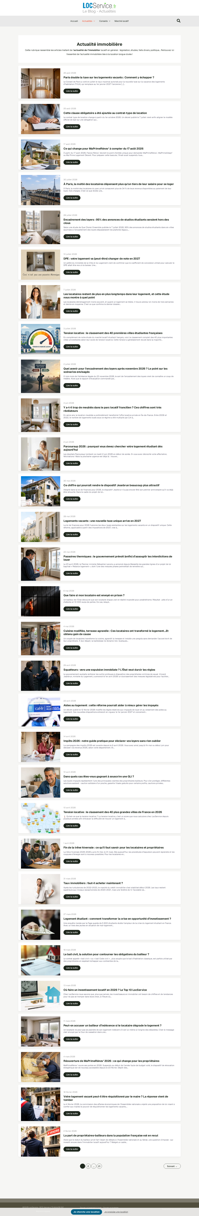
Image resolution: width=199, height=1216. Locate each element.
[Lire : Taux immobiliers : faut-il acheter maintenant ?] (40, 889)
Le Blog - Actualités (99, 11)
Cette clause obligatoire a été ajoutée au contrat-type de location (105, 113)
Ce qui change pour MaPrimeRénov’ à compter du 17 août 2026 (103, 148)
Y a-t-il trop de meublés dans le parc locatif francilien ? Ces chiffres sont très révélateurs (112, 409)
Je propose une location (116, 1211)
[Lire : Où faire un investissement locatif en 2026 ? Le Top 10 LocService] (40, 995)
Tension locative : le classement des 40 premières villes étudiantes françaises (112, 333)
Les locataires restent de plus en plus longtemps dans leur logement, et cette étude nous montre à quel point (116, 295)
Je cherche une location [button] (86, 1211)
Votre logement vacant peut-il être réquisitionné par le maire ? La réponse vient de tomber (115, 1098)
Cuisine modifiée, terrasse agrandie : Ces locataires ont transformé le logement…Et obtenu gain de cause (115, 632)
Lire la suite (72, 91)
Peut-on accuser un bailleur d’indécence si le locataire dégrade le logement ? (112, 1025)
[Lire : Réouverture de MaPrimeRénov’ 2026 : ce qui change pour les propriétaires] (40, 1066)
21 (99, 1166)
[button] (93, 21)
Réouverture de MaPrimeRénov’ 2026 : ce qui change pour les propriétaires (111, 1061)
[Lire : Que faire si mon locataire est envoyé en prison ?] (40, 601)
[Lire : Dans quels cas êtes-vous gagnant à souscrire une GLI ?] (40, 782)
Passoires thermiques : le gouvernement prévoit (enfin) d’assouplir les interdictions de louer (117, 558)
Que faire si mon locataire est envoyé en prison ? (94, 595)
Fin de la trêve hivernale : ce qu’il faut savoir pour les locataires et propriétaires (113, 847)
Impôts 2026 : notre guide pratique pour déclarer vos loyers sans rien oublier (112, 741)
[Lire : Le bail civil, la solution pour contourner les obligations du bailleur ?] (40, 960)
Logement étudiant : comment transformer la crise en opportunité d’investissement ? (117, 918)
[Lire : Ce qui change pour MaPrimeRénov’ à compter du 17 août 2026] (40, 154)
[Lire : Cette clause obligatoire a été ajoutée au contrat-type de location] (40, 118)
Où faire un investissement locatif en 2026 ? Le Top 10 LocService (105, 990)
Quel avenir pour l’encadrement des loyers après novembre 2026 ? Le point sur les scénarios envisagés (115, 370)
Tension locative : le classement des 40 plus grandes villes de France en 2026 (112, 812)
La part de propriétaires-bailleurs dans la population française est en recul (110, 1135)
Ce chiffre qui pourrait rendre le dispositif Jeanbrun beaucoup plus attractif (111, 485)
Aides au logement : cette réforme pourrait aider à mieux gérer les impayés (110, 705)
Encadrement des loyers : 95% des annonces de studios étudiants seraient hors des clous (116, 221)
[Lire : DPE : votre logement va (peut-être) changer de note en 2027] (40, 264)
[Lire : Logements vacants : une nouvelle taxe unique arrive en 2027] (40, 526)
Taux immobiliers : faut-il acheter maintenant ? (93, 883)
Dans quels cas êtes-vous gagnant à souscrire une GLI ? (98, 776)
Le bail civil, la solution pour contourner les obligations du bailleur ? (106, 954)
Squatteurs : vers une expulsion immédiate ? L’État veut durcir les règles (109, 669)
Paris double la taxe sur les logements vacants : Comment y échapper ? (108, 77)
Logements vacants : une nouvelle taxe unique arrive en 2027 (102, 521)
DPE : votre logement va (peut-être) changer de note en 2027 (101, 258)
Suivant (172, 1166)
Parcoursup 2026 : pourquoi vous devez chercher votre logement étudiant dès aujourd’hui (112, 448)
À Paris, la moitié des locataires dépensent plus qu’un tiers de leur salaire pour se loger (118, 184)
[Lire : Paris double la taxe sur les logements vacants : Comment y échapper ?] (40, 83)
